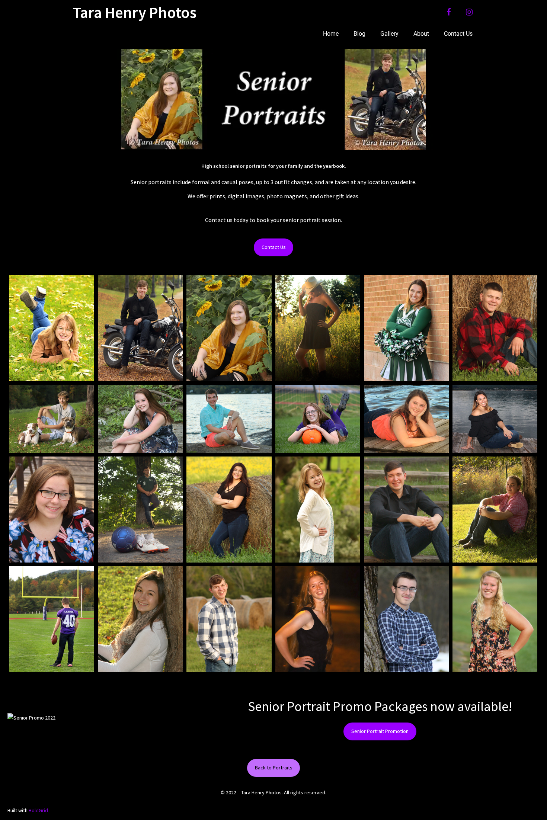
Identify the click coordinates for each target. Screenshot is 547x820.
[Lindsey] (494, 510)
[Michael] (228, 419)
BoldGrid (38, 810)
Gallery (389, 33)
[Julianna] (228, 328)
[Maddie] (494, 419)
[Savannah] (228, 510)
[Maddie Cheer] (406, 328)
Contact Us (458, 33)
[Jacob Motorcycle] (140, 328)
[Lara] (140, 419)
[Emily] (494, 619)
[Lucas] (406, 619)
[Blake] (140, 510)
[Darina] (51, 328)
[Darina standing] (317, 510)
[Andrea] (317, 619)
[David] (228, 619)
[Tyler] (51, 419)
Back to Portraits (273, 767)
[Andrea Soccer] (317, 419)
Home (331, 33)
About (421, 33)
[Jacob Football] (51, 619)
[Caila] (317, 328)
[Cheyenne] (406, 419)
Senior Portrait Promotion (380, 731)
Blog (359, 33)
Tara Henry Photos (134, 12)
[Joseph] (494, 328)
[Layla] (140, 619)
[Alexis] (51, 510)
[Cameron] (406, 510)
